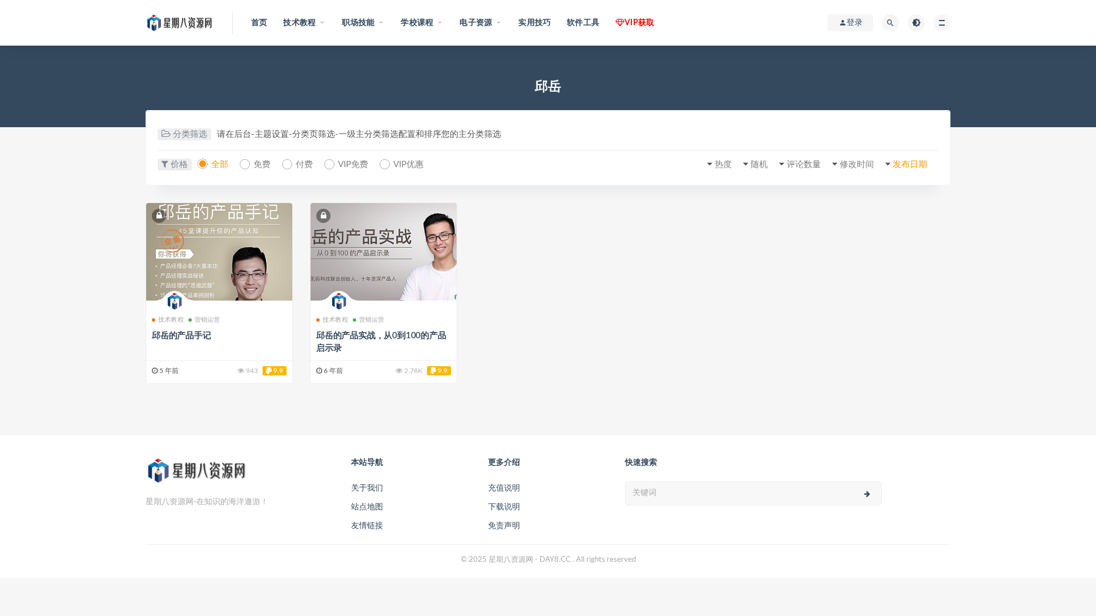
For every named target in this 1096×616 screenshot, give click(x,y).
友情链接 (367, 526)
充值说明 (504, 488)
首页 (259, 23)
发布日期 (910, 164)
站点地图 (367, 507)
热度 (723, 164)
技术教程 (171, 320)
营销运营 (207, 320)
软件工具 (583, 23)
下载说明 (504, 507)
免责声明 (504, 526)
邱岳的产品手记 (181, 335)
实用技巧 (534, 23)
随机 (759, 164)
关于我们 (367, 488)
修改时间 (857, 164)
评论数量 (804, 164)
